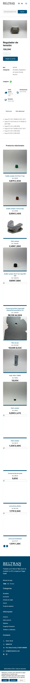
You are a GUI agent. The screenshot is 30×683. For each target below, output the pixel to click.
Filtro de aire (15, 343)
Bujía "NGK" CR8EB (15, 375)
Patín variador (15, 241)
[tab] (20, 112)
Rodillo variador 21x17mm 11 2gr (15, 176)
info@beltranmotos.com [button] (13, 651)
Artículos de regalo (8, 600)
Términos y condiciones (9, 629)
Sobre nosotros (7, 620)
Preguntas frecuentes (9, 626)
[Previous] (4, 546)
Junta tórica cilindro (15, 506)
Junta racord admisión (15, 539)
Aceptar (5, 680)
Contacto (5, 617)
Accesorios (6, 597)
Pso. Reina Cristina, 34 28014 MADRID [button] (16, 647)
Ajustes (21, 680)
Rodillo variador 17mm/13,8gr (15, 208)
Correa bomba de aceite (15, 473)
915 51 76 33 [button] (9, 641)
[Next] (7, 546)
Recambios (15, 70)
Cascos (5, 603)
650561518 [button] (9, 644)
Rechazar (13, 680)
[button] (15, 29)
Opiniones (5, 623)
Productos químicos (8, 606)
